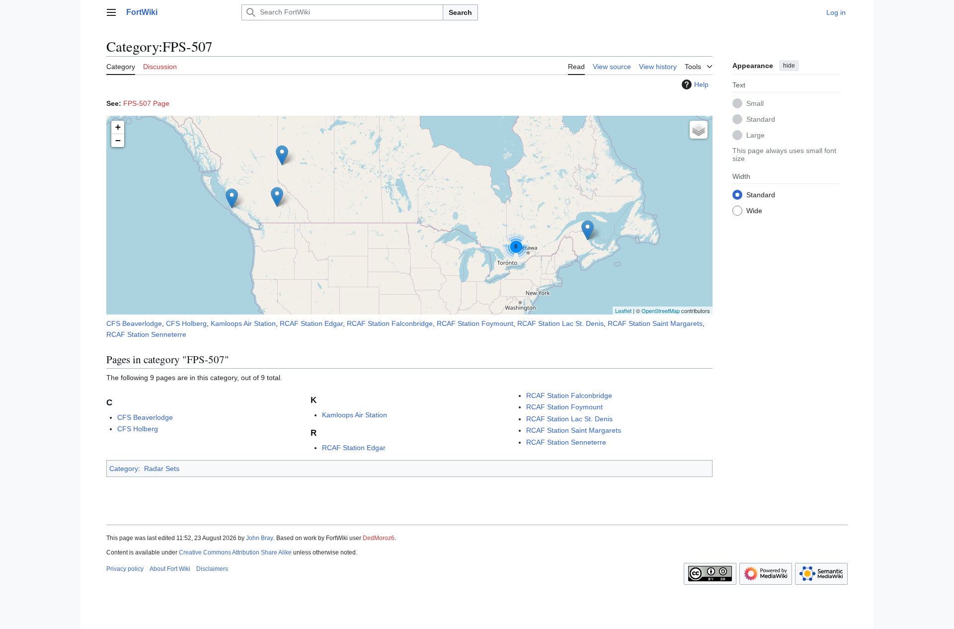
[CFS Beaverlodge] (282, 155)
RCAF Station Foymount (475, 323)
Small (755, 103)
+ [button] (118, 127)
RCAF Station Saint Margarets (655, 323)
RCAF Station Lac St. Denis (560, 323)
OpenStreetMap (660, 310)
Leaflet (623, 310)
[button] (111, 12)
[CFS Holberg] (232, 198)
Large (755, 135)
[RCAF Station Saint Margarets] (587, 230)
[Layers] (699, 130)
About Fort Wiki (170, 568)
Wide (754, 210)
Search (460, 12)
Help (701, 84)
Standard (760, 119)
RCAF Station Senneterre (146, 334)
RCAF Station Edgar (311, 323)
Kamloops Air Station (243, 323)
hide (789, 65)
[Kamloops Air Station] (277, 197)
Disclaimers (212, 568)
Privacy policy (125, 568)
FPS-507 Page (146, 103)
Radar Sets (161, 468)
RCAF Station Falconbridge (390, 323)
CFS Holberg (186, 323)
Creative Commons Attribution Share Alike (235, 552)
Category (123, 468)
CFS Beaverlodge (134, 323)
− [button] (118, 140)
